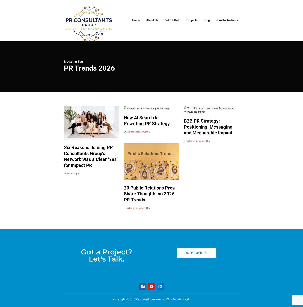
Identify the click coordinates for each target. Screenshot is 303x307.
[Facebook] (142, 286)
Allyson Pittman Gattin (138, 131)
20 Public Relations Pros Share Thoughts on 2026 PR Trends (149, 193)
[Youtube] (151, 286)
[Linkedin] (160, 286)
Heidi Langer (73, 173)
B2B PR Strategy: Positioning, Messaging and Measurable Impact (208, 126)
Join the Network (227, 20)
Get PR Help (172, 20)
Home (136, 20)
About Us (152, 20)
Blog (207, 20)
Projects (192, 20)
